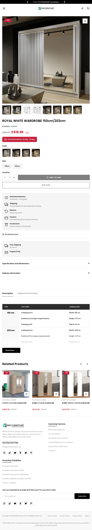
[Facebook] (20, 453)
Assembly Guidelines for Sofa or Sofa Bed (16, 478)
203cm (17, 166)
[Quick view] (26, 372)
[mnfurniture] (46, 8)
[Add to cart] (26, 394)
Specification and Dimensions (15, 263)
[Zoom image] (85, 20)
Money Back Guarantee (56, 430)
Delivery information (11, 273)
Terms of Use (52, 516)
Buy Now (46, 185)
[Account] (82, 8)
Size (4, 161)
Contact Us (52, 450)
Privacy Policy (77, 516)
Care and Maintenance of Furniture (60, 442)
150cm (6, 166)
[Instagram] (4, 453)
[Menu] (4, 8)
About (87, 516)
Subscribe (82, 496)
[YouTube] (15, 453)
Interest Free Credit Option (58, 446)
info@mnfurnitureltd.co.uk (11, 447)
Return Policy (64, 516)
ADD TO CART (55, 177)
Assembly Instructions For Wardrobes (15, 474)
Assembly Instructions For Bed (13, 470)
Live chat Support (54, 434)
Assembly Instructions (10, 466)
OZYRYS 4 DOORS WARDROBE (14, 403)
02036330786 (10, 442)
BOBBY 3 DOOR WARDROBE (43, 403)
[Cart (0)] (88, 8)
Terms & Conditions (9, 483)
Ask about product (11, 234)
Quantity (6, 172)
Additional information (27, 293)
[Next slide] (87, 364)
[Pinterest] (31, 453)
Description (7, 293)
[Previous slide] (81, 364)
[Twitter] (26, 453)
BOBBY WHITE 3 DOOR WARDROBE (76, 403)
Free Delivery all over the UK (58, 438)
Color (4, 146)
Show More (9, 350)
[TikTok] (10, 453)
